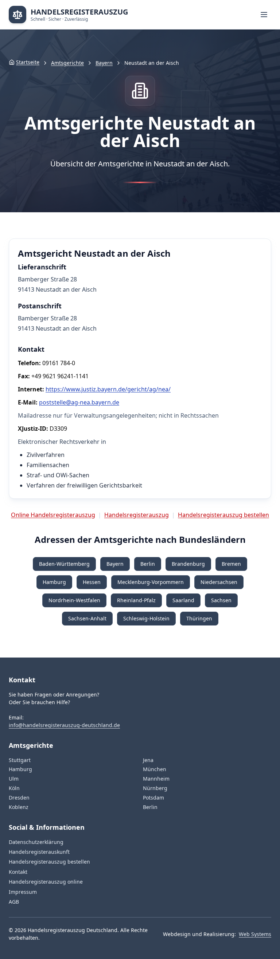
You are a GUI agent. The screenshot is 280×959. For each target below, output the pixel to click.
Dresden (19, 797)
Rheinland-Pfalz (136, 600)
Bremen (231, 563)
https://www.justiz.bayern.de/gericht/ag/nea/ (108, 389)
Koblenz (18, 807)
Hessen (92, 582)
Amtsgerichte (67, 62)
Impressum (23, 891)
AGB (14, 901)
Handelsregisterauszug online (46, 881)
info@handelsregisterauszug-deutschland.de (64, 725)
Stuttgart (20, 760)
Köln (14, 788)
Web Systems (255, 934)
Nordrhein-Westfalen (74, 600)
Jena (148, 760)
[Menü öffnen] (264, 14)
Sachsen (221, 600)
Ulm (14, 778)
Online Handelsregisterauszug (53, 515)
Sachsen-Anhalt (87, 618)
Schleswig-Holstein (146, 618)
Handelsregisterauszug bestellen (223, 515)
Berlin (147, 563)
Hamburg (54, 582)
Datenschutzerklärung (36, 841)
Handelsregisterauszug (136, 515)
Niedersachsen (219, 582)
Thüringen (199, 618)
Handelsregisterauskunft (39, 851)
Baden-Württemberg (64, 563)
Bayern (104, 62)
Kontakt (18, 871)
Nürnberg (155, 788)
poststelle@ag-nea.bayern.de (79, 402)
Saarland (183, 600)
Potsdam (153, 797)
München (154, 769)
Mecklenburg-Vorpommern (150, 582)
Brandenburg (188, 563)
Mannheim (156, 778)
